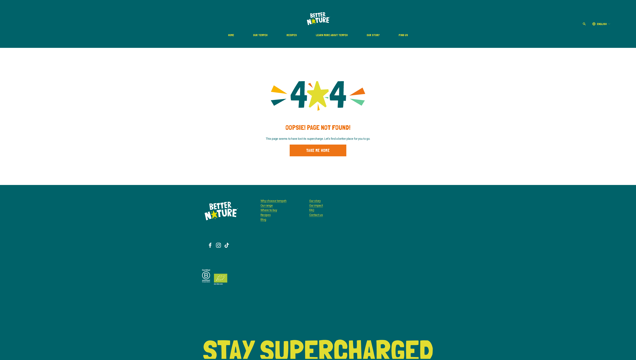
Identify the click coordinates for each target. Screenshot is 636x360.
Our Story (373, 35)
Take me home (318, 150)
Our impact (316, 205)
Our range (267, 205)
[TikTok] (226, 245)
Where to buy (269, 210)
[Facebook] (210, 245)
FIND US (403, 35)
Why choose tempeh (274, 201)
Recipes (292, 35)
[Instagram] (218, 245)
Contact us (316, 215)
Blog (263, 219)
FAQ (311, 210)
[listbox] (601, 24)
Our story (315, 201)
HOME (231, 35)
